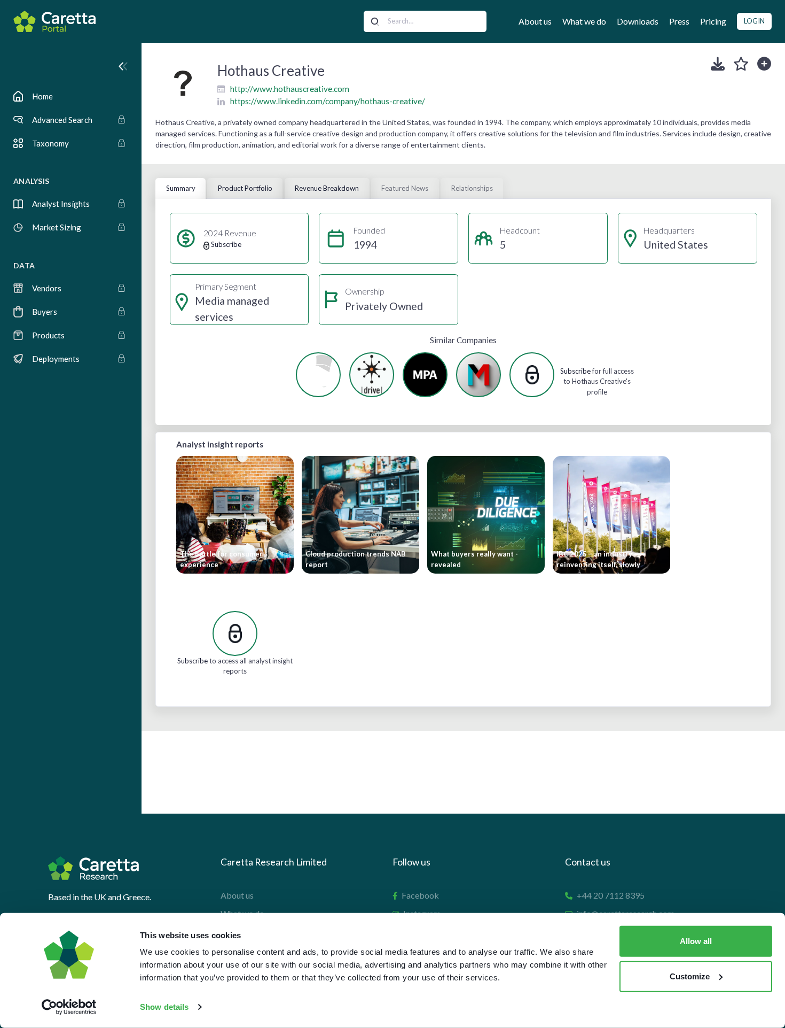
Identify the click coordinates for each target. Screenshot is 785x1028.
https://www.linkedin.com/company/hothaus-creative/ (327, 101)
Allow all (696, 941)
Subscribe (575, 371)
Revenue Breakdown (327, 188)
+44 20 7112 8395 (611, 895)
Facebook (420, 895)
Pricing (713, 21)
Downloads (637, 21)
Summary (180, 188)
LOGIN (754, 21)
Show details (164, 1006)
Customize (690, 975)
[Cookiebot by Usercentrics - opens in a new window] (69, 1007)
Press (679, 21)
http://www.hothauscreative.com (289, 89)
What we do (584, 21)
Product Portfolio (245, 188)
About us (535, 21)
